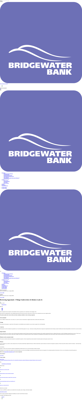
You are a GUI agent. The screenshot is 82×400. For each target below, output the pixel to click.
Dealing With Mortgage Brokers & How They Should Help (10, 360)
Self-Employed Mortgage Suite (9, 176)
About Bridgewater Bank (3, 391)
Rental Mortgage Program (8, 175)
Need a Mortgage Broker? (4, 83)
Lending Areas (4, 187)
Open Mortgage (6, 177)
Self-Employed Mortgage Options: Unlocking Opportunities (7, 373)
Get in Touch (2, 359)
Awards (3, 284)
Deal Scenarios (6, 183)
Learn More (2, 355)
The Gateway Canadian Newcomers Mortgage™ (12, 278)
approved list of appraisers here (9, 351)
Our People (5, 182)
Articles (3, 179)
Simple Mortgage (6, 174)
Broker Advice (6, 180)
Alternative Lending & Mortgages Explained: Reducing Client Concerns (30, 360)
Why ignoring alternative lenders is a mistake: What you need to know (8, 377)
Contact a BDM (4, 188)
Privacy (3, 396)
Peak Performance (5, 185)
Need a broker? (4, 288)
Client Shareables (7, 181)
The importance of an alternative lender (4, 369)
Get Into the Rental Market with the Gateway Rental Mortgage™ (7, 381)
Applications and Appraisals (6, 363)
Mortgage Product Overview (8, 173)
